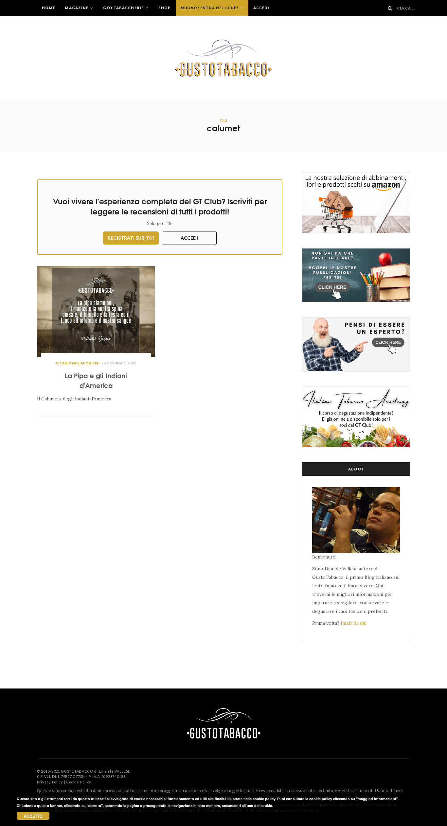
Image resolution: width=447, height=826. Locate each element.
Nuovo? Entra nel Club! (210, 8)
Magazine (77, 8)
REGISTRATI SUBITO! (131, 238)
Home (48, 8)
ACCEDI (189, 238)
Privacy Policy (50, 782)
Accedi (261, 8)
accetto (33, 815)
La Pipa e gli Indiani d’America (96, 380)
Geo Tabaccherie (124, 8)
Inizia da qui (354, 623)
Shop (164, 8)
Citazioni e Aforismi (78, 363)
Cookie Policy (78, 782)
